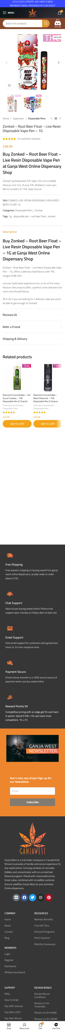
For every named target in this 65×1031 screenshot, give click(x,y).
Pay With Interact (14, 1006)
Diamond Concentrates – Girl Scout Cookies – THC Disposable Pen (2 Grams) (17, 398)
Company (10, 913)
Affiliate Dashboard (15, 972)
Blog (7, 937)
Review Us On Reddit (45, 1012)
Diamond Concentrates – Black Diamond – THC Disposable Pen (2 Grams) (45, 398)
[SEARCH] (46, 23)
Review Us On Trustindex (41, 1005)
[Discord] (16, 897)
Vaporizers (18, 118)
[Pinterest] (48, 897)
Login (7, 954)
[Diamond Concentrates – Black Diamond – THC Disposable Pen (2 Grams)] (47, 377)
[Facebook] (24, 897)
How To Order (12, 1000)
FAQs (7, 993)
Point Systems (42, 937)
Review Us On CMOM (45, 1019)
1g (10, 216)
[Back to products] (56, 118)
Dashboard (10, 966)
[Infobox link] (32, 602)
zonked (51, 216)
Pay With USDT (13, 1012)
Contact (9, 931)
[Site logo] (32, 12)
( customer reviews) (29, 139)
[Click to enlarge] (9, 85)
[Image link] (57, 23)
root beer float (38, 216)
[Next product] (60, 118)
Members (10, 947)
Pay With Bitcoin (13, 1018)
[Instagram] (40, 897)
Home (6, 118)
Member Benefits (43, 919)
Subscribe (33, 802)
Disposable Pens (37, 118)
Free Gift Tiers (41, 925)
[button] (6, 62)
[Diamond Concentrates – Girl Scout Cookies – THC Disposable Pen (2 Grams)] (17, 377)
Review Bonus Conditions (42, 995)
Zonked (38, 210)
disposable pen (21, 216)
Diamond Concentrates (13, 405)
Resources (41, 913)
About (8, 925)
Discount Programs (44, 931)
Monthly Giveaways (45, 944)
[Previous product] (51, 118)
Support (10, 987)
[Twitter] (32, 897)
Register (9, 960)
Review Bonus (43, 987)
